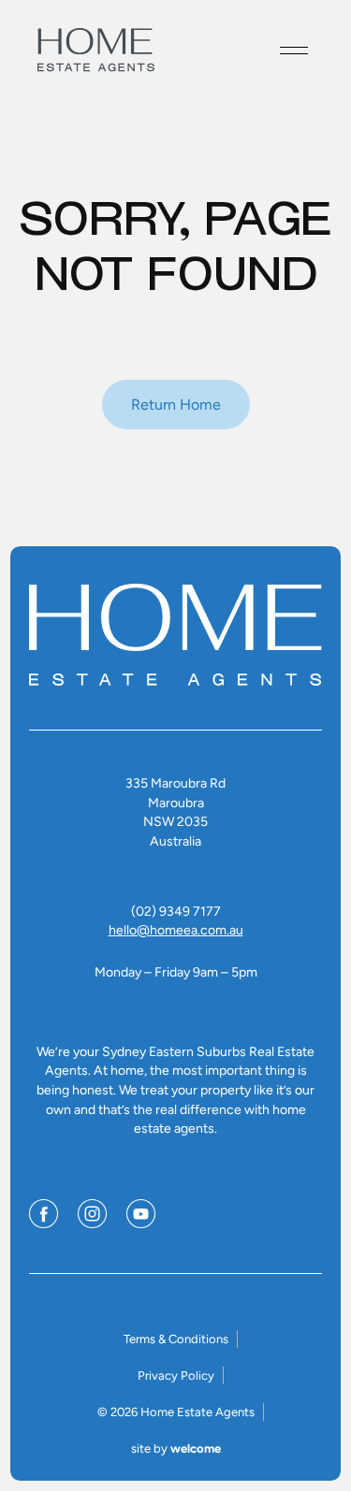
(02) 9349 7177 (176, 911)
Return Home (176, 404)
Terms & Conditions (176, 1339)
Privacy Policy (176, 1375)
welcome (195, 1448)
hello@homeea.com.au (176, 930)
